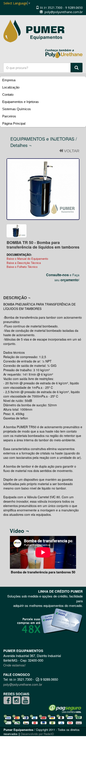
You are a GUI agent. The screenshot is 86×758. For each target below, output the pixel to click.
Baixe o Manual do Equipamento (27, 258)
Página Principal (13, 123)
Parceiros (9, 116)
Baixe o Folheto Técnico (22, 267)
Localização (10, 87)
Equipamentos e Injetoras (20, 102)
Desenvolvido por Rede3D (37, 734)
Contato (7, 94)
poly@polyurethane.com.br (63, 12)
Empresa (8, 80)
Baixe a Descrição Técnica (24, 263)
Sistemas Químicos (16, 109)
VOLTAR (71, 151)
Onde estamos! (14, 665)
